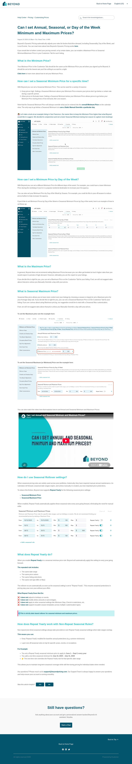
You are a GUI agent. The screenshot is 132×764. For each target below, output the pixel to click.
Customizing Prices (42, 17)
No (49, 684)
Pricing (30, 17)
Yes (40, 684)
